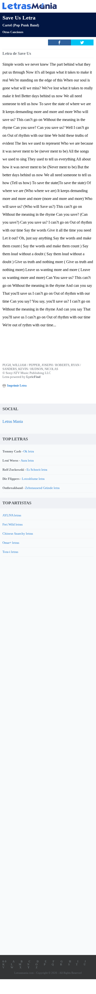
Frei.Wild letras (12, 524)
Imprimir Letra (17, 385)
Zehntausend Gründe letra (42, 488)
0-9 (4, 961)
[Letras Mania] (40, 5)
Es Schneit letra (37, 469)
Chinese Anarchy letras (17, 533)
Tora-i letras (10, 552)
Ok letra (28, 451)
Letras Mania (12, 421)
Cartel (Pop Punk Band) (20, 25)
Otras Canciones (12, 32)
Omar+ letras (10, 543)
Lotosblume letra (33, 479)
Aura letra (27, 460)
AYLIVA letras (11, 515)
